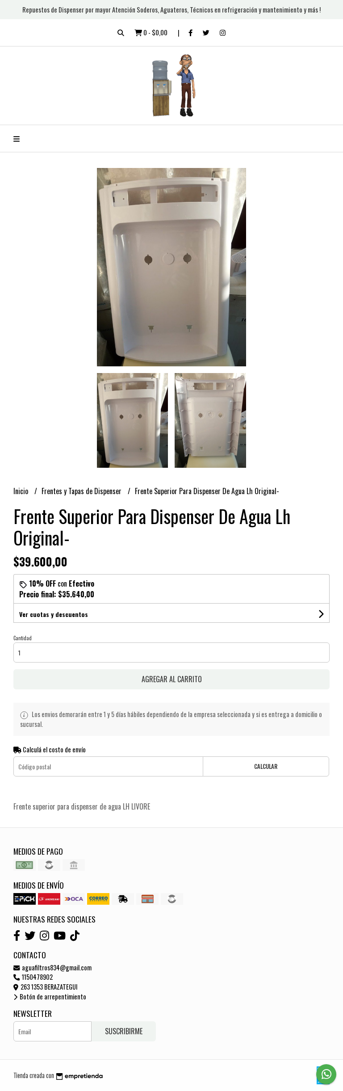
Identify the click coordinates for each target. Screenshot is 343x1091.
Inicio (21, 491)
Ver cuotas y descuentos (53, 614)
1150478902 (37, 977)
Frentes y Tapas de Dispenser (82, 491)
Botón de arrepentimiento (52, 996)
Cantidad (22, 638)
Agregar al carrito (172, 679)
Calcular (265, 766)
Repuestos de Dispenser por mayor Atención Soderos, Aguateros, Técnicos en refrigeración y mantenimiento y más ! (171, 9)
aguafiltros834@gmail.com (56, 967)
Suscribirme (123, 1031)
